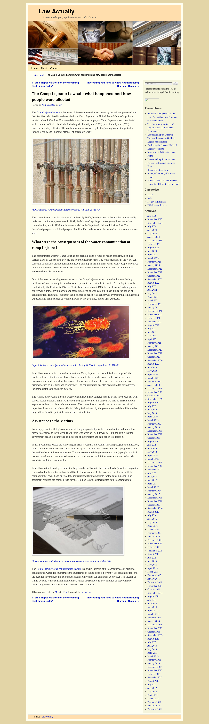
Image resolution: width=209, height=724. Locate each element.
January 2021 (153, 346)
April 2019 (152, 416)
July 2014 (151, 600)
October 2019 (153, 395)
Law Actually (56, 11)
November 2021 (154, 314)
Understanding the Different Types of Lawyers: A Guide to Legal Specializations (161, 138)
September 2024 (154, 223)
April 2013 (152, 652)
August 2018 (153, 441)
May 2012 (152, 691)
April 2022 (152, 297)
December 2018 (154, 431)
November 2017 (154, 466)
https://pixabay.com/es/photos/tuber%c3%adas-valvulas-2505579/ (66, 209)
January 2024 (153, 237)
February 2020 (154, 381)
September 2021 (154, 321)
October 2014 (153, 589)
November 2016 (154, 501)
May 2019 (152, 413)
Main (42, 74)
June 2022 (152, 289)
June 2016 (152, 519)
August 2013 (153, 638)
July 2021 (151, 328)
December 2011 (154, 709)
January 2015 (153, 578)
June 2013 (152, 645)
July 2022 (151, 286)
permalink (86, 592)
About (44, 68)
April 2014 (152, 610)
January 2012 (153, 705)
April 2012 (152, 695)
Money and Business (156, 201)
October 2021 (153, 318)
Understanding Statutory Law (161, 159)
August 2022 (153, 282)
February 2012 (154, 702)
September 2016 (154, 508)
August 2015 (153, 554)
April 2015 (152, 568)
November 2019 (154, 392)
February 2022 (154, 304)
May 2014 (152, 607)
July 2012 (151, 684)
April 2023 (152, 254)
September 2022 (154, 279)
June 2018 (152, 448)
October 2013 (153, 631)
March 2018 (153, 459)
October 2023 (153, 244)
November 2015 (154, 543)
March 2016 (153, 529)
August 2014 (153, 596)
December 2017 (154, 462)
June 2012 (152, 688)
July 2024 (151, 226)
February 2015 (154, 575)
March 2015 (153, 571)
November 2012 (154, 670)
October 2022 (153, 275)
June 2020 (152, 367)
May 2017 (152, 480)
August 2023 (153, 247)
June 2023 (152, 251)
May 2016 (152, 522)
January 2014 (153, 621)
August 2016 (153, 512)
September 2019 (154, 399)
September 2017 (154, 469)
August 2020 (153, 363)
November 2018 (154, 434)
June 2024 (152, 230)
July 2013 (151, 642)
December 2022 (154, 268)
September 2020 (154, 360)
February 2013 (154, 659)
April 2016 (152, 526)
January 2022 (153, 307)
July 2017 (151, 473)
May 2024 (152, 233)
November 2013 (154, 628)
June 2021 (152, 332)
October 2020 (153, 356)
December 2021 (154, 311)
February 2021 (154, 342)
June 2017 (152, 476)
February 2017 (154, 490)
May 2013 (152, 649)
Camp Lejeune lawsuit (48, 112)
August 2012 (153, 681)
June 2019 (152, 409)
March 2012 (153, 698)
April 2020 (152, 374)
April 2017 (152, 483)
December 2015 (154, 540)
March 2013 (153, 656)
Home (34, 68)
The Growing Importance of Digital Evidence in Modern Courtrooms (160, 127)
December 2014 (154, 582)
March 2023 (153, 258)
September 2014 (154, 593)
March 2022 (153, 300)
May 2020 (152, 371)
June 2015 (152, 561)
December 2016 (154, 497)
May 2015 (152, 564)
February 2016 (154, 533)
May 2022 (152, 293)
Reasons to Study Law (157, 170)
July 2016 (151, 515)
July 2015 (151, 557)
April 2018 (152, 455)
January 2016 (153, 536)
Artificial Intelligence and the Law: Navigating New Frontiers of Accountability (162, 117)
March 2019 (153, 420)
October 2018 (153, 438)
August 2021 (153, 325)
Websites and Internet (157, 205)
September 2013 (154, 635)
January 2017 (153, 494)
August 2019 (153, 402)
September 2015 (154, 550)
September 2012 (154, 677)
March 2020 (153, 378)
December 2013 (154, 624)
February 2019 (154, 423)
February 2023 (154, 261)
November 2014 (154, 586)
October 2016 (153, 505)
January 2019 (153, 427)
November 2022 (154, 272)
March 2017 (153, 487)
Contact (54, 68)
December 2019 (154, 388)
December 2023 (154, 240)
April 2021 (152, 339)
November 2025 (154, 219)
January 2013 (153, 663)
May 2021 (152, 335)
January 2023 (153, 265)
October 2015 (153, 547)
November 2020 (154, 353)
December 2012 (154, 667)
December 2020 (154, 349)
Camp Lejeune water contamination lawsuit (59, 568)
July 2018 (151, 445)
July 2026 (151, 216)
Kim (60, 104)
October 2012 (153, 674)
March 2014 (153, 614)
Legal (150, 194)
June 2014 (152, 603)
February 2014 (154, 617)
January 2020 (153, 385)
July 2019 (151, 406)
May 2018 (152, 452)
